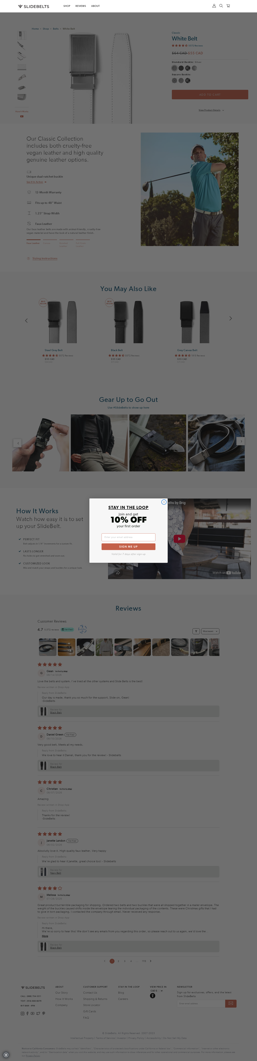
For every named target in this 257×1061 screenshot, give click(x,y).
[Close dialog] (164, 502)
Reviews (81, 6)
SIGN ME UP (128, 546)
